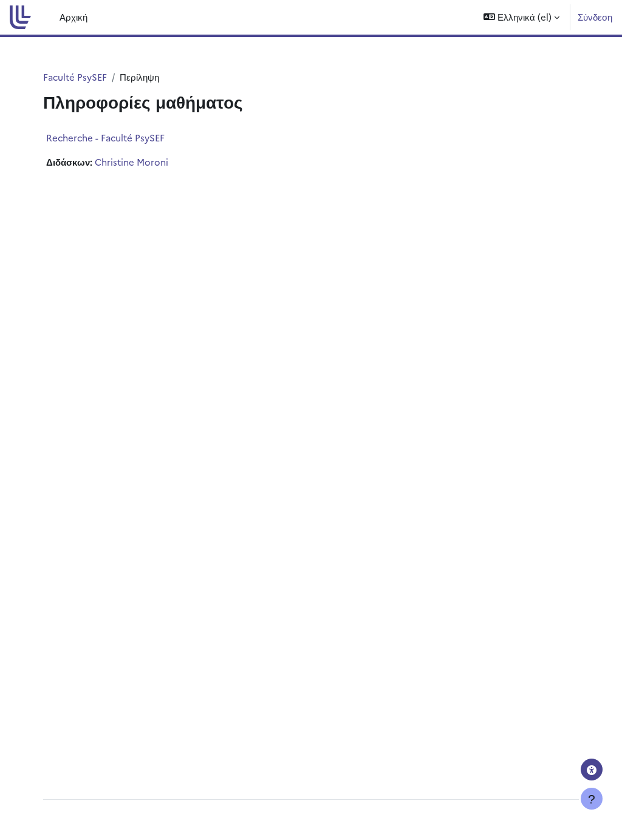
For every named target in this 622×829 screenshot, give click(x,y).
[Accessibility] (592, 769)
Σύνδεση (595, 16)
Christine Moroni (131, 161)
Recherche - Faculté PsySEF (105, 137)
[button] (521, 17)
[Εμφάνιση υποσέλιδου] (592, 799)
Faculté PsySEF (75, 76)
